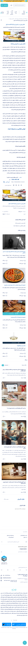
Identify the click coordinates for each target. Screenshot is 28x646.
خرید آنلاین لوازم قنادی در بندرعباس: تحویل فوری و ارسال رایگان (15, 447)
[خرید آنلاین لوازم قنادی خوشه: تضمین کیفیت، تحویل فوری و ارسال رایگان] (14, 471)
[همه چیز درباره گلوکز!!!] (14, 338)
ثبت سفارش (25, 537)
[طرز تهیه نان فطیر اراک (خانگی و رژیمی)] (14, 307)
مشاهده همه (6, 365)
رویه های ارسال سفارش (10, 535)
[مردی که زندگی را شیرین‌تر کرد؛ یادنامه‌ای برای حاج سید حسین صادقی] (14, 242)
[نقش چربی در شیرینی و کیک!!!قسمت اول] (14, 195)
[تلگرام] (26, 570)
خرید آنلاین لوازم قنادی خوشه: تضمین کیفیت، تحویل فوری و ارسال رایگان (14, 482)
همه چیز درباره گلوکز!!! (21, 346)
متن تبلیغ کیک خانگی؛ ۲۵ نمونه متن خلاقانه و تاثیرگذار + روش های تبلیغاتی (14, 370)
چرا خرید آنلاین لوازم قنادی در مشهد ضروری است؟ (16, 408)
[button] (26, 542)
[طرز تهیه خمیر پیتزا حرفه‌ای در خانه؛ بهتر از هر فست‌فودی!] (14, 275)
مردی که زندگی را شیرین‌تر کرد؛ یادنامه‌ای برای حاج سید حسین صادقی (14, 252)
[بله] (1, 570)
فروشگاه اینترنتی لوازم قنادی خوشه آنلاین (21, 19)
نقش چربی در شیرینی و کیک (20, 223)
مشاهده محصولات (23, 549)
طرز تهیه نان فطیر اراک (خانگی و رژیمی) (18, 317)
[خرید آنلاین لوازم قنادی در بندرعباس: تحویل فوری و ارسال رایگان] (14, 432)
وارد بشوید (16, 509)
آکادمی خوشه (16, 12)
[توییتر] (7, 570)
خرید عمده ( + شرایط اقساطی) (11, 12)
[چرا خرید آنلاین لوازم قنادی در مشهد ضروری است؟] (14, 394)
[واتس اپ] (20, 570)
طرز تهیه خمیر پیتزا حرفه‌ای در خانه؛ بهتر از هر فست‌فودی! (14, 285)
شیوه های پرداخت (11, 537)
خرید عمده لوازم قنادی (24, 535)
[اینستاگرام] (14, 570)
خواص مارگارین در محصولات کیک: (19, 226)
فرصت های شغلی (8, 12)
